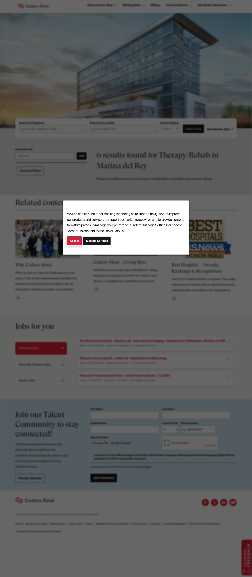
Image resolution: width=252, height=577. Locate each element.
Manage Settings (97, 241)
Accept (74, 241)
